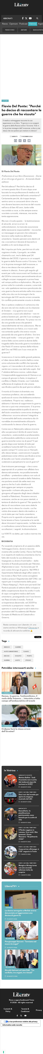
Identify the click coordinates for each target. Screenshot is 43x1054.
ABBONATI (7, 18)
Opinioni (13, 24)
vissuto (18, 656)
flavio (26, 651)
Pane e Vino (9, 30)
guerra (7, 660)
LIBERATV (15, 136)
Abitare (24, 30)
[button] (17, 1015)
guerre (18, 647)
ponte (29, 656)
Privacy (39, 1010)
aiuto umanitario (11, 651)
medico (7, 647)
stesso (28, 660)
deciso (6, 656)
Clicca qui (32, 628)
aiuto (17, 660)
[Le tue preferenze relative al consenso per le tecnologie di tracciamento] (3, 1052)
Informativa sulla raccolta (12, 1025)
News (5, 24)
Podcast (23, 24)
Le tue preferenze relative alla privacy (22, 1022)
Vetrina (32, 24)
